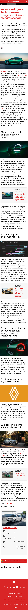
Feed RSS (24, 587)
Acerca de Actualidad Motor (10, 602)
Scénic (3, 455)
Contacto (15, 607)
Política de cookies (7, 604)
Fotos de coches (7, 599)
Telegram (17, 587)
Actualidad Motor (5, 6)
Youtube (14, 587)
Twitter (7, 587)
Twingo (3, 108)
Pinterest (11, 587)
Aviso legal (21, 602)
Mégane (22, 454)
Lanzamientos (17, 6)
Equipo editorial (19, 593)
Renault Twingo (10, 527)
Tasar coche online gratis (19, 599)
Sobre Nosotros (9, 593)
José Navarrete (6, 48)
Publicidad (23, 604)
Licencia (16, 604)
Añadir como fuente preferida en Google (15, 561)
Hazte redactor (19, 596)
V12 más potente (12, 4)
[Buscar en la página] (26, 2)
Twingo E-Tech (22, 75)
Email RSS (21, 587)
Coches (11, 6)
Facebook (4, 587)
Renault (3, 71)
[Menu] (1, 1)
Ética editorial (10, 596)
